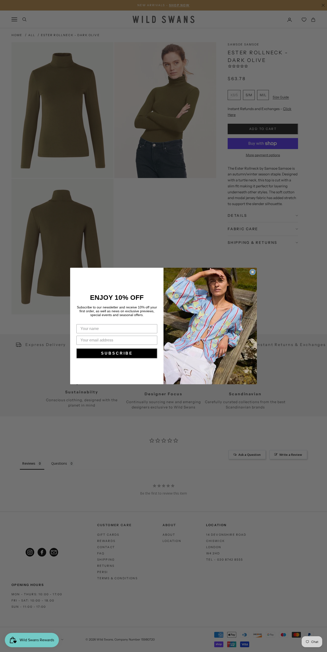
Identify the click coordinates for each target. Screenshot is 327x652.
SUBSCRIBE (117, 353)
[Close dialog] (252, 272)
